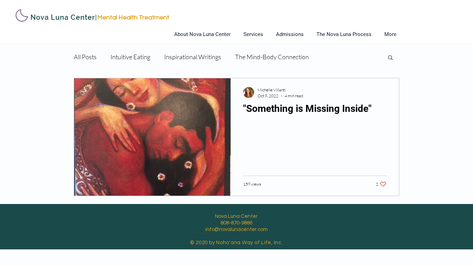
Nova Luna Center (62, 17)
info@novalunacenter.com (236, 229)
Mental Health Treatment (133, 17)
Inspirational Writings (192, 57)
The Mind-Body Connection (272, 57)
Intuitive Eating (130, 57)
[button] (390, 58)
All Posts (85, 57)
